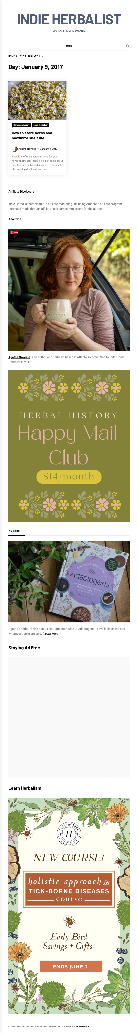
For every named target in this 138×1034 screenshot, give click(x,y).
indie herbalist (69, 18)
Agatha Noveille (27, 148)
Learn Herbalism (40, 125)
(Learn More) (51, 633)
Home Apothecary (21, 125)
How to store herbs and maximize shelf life (32, 135)
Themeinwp (82, 1026)
